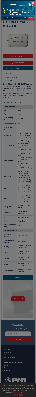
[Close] (33, 3)
